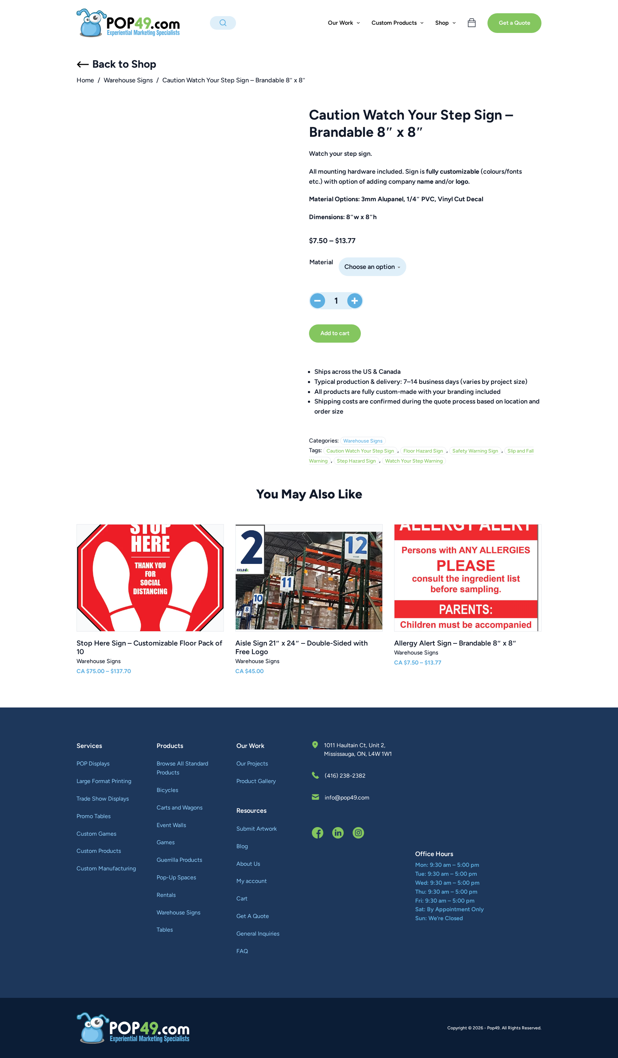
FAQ (242, 951)
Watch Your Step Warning (414, 461)
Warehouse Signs (128, 80)
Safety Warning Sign (475, 451)
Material (321, 262)
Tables (165, 929)
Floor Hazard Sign (423, 451)
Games (166, 842)
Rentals (166, 895)
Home (85, 80)
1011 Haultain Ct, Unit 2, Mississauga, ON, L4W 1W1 (358, 749)
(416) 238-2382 (345, 775)
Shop (442, 22)
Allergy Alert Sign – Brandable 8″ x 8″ (455, 643)
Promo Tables (94, 816)
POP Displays (93, 763)
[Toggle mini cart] (471, 23)
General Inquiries (257, 933)
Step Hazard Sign (356, 461)
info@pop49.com (347, 797)
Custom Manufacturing (106, 868)
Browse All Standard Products (182, 768)
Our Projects (252, 763)
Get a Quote (514, 22)
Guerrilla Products (179, 859)
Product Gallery (256, 781)
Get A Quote (252, 916)
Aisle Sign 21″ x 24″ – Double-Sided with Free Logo (301, 647)
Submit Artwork (256, 828)
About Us (248, 863)
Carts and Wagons (179, 807)
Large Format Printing (104, 781)
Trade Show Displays (103, 798)
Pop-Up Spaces (176, 877)
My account (251, 881)
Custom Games (96, 833)
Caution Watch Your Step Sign (360, 451)
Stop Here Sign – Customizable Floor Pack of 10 (149, 647)
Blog (242, 846)
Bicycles (167, 790)
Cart (241, 898)
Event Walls (171, 825)
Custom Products (99, 850)
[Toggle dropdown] (358, 23)
